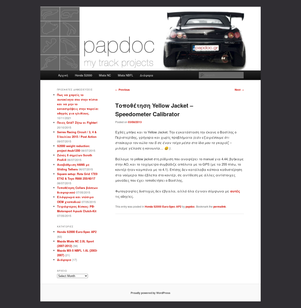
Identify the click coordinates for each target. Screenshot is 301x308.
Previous (122, 90)
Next (239, 90)
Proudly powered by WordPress (150, 293)
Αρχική (63, 75)
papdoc (190, 206)
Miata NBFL (125, 75)
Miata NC (105, 75)
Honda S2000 (83, 75)
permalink (219, 206)
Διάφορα (146, 75)
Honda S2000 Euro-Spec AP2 (163, 206)
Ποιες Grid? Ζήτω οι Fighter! (77, 122)
